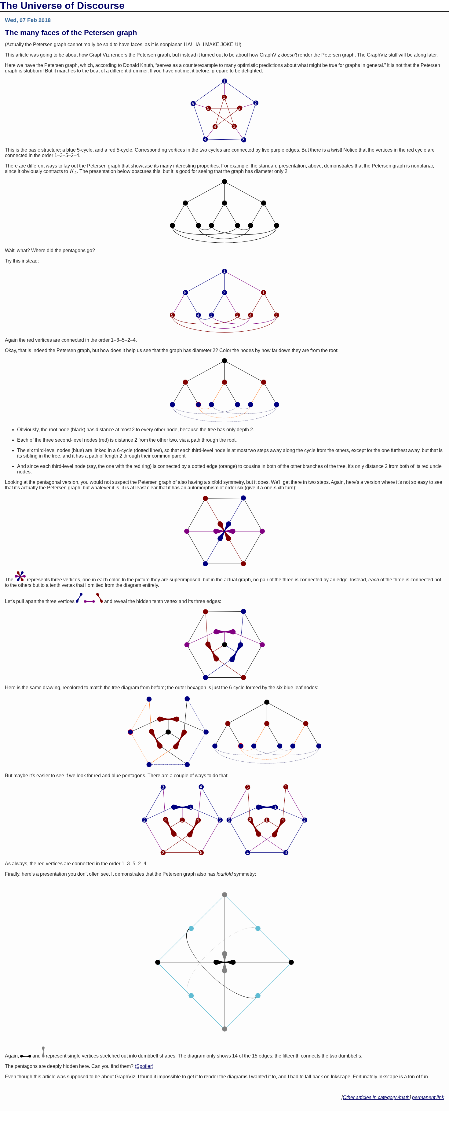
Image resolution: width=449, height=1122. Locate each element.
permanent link (428, 1097)
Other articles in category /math (376, 1097)
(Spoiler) (144, 1066)
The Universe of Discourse (62, 5)
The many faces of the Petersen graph (71, 32)
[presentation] (73, 171)
